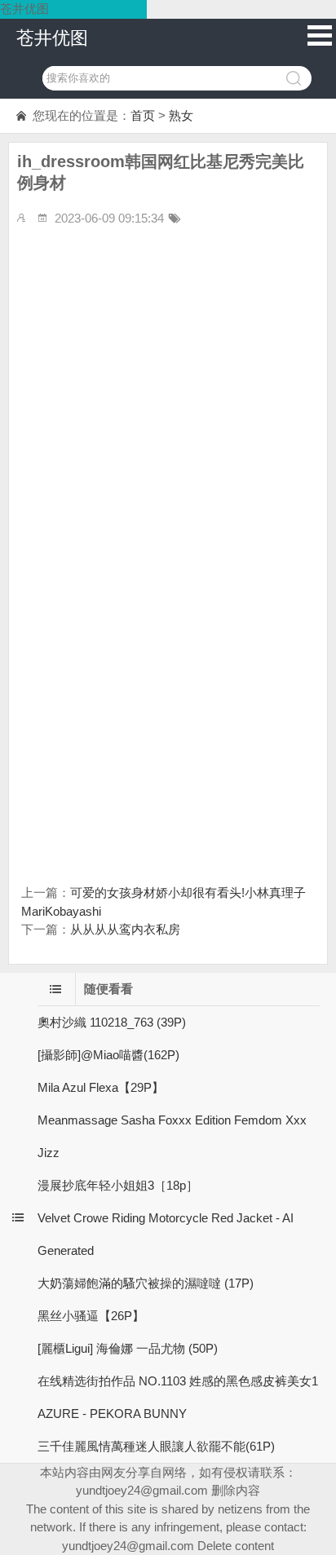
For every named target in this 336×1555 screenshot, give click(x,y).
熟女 (181, 115)
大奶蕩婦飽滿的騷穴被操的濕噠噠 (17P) (146, 1283)
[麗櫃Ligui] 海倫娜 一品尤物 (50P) (128, 1348)
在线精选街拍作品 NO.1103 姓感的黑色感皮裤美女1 (178, 1381)
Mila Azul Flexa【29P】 (101, 1087)
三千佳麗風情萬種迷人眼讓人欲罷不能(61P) (156, 1446)
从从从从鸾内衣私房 (125, 929)
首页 (142, 115)
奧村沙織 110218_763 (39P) (112, 1022)
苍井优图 (52, 38)
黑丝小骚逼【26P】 (91, 1316)
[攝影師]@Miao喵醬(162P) (108, 1055)
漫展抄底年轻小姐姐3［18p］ (118, 1185)
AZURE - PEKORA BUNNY (112, 1413)
